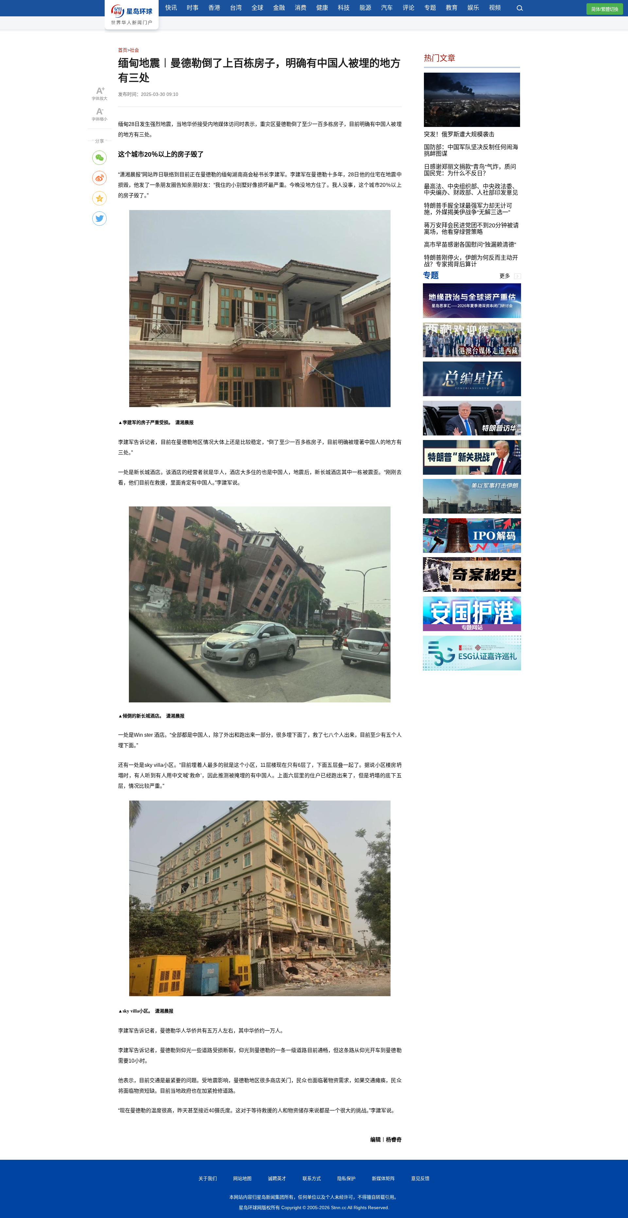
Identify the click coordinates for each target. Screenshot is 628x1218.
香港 (214, 8)
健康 (322, 8)
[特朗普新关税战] (472, 473)
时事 (193, 8)
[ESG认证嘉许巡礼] (472, 668)
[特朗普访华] (472, 433)
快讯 (171, 8)
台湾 (236, 8)
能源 (365, 8)
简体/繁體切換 (604, 9)
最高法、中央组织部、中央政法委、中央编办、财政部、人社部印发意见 (471, 189)
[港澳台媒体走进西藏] (472, 355)
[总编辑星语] (472, 394)
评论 (408, 8)
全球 (257, 8)
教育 (452, 8)
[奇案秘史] (472, 590)
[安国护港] (472, 629)
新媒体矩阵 (383, 1178)
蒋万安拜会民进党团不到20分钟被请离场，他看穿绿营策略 (471, 228)
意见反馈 (420, 1178)
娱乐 (473, 8)
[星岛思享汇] (472, 316)
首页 (122, 50)
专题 (430, 8)
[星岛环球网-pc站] (132, 31)
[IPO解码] (472, 551)
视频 (495, 8)
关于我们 (208, 1178)
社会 (134, 50)
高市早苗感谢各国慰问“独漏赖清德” (470, 244)
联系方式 (312, 1178)
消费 (300, 8)
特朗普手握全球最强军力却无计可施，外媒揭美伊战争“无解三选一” (468, 209)
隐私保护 (346, 1178)
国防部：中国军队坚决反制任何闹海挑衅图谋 (471, 150)
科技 (344, 8)
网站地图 (242, 1178)
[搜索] (520, 9)
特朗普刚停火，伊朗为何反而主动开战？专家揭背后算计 (471, 261)
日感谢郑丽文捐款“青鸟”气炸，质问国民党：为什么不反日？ (470, 170)
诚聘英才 (277, 1178)
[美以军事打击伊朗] (472, 512)
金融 (279, 8)
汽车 (387, 8)
